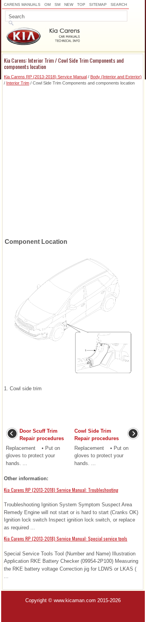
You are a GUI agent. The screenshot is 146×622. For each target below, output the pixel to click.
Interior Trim (17, 83)
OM (47, 4)
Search (119, 4)
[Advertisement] (73, 159)
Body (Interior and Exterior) (116, 76)
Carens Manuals (22, 4)
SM (57, 4)
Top (81, 4)
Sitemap (98, 4)
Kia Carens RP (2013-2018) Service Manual (45, 76)
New (68, 4)
